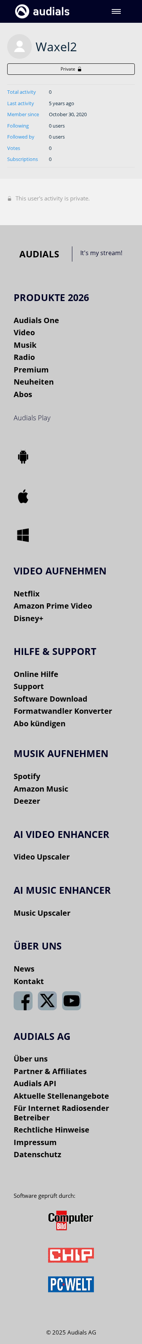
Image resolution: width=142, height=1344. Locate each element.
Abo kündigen (40, 723)
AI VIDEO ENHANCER (61, 834)
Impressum (35, 1142)
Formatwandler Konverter (63, 711)
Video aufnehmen (60, 570)
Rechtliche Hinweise (51, 1130)
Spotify (27, 776)
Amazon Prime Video (53, 606)
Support (29, 686)
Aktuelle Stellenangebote (61, 1096)
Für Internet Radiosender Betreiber (61, 1113)
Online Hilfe (36, 674)
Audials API (35, 1083)
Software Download (50, 699)
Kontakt (29, 981)
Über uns (31, 1059)
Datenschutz (37, 1154)
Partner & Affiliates (50, 1071)
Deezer (27, 801)
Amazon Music (41, 789)
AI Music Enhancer (62, 889)
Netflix (27, 593)
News (24, 969)
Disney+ (28, 618)
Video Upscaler (42, 857)
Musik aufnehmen (61, 753)
